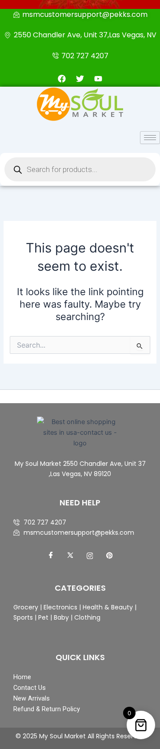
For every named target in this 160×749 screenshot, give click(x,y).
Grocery (26, 607)
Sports (23, 617)
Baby (60, 617)
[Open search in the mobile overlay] (80, 169)
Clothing (87, 617)
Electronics (60, 607)
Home (22, 677)
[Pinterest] (109, 555)
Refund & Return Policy (46, 709)
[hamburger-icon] (150, 137)
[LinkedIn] (89, 555)
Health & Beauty (107, 607)
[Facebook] (50, 555)
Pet (42, 617)
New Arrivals (31, 698)
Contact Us (29, 688)
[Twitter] (70, 555)
